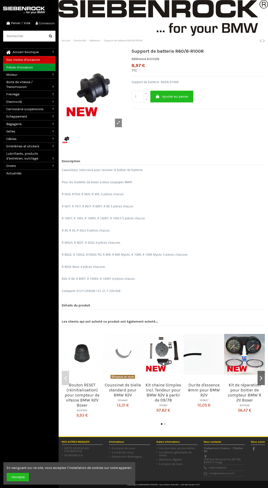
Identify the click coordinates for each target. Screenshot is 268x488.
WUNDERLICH (73, 455)
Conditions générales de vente (175, 454)
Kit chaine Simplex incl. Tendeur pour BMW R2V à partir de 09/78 (163, 393)
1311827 (204, 400)
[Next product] (264, 41)
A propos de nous (123, 448)
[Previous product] (261, 41)
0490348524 (217, 468)
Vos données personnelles (177, 448)
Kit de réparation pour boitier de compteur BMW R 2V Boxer (244, 393)
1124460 (123, 400)
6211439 (245, 405)
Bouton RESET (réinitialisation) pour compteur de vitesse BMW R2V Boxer (82, 395)
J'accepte (18, 477)
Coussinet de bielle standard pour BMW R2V (123, 390)
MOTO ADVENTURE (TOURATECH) (76, 450)
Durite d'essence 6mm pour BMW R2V (204, 390)
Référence (138, 59)
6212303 (82, 410)
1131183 (163, 405)
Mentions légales (170, 459)
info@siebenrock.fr (222, 473)
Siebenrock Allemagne (127, 456)
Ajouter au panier (175, 96)
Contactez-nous (123, 452)
